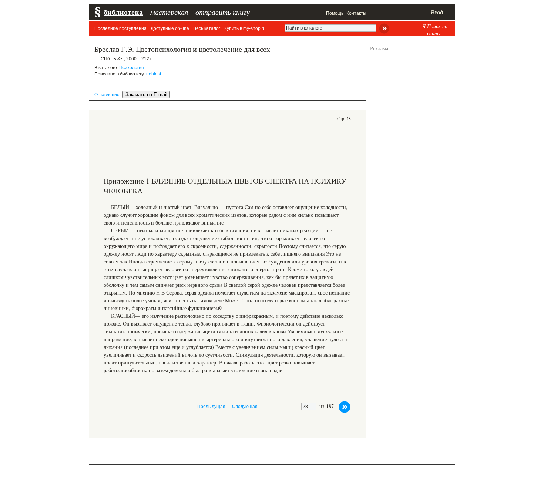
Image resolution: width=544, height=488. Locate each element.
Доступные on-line (170, 28)
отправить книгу (222, 12)
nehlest (153, 74)
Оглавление (107, 94)
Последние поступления (120, 28)
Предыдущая (211, 406)
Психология (131, 67)
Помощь (334, 13)
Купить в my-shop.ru (245, 28)
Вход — (440, 12)
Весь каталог (206, 28)
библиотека (123, 12)
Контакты (356, 13)
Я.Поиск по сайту (434, 30)
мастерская (169, 12)
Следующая (245, 406)
